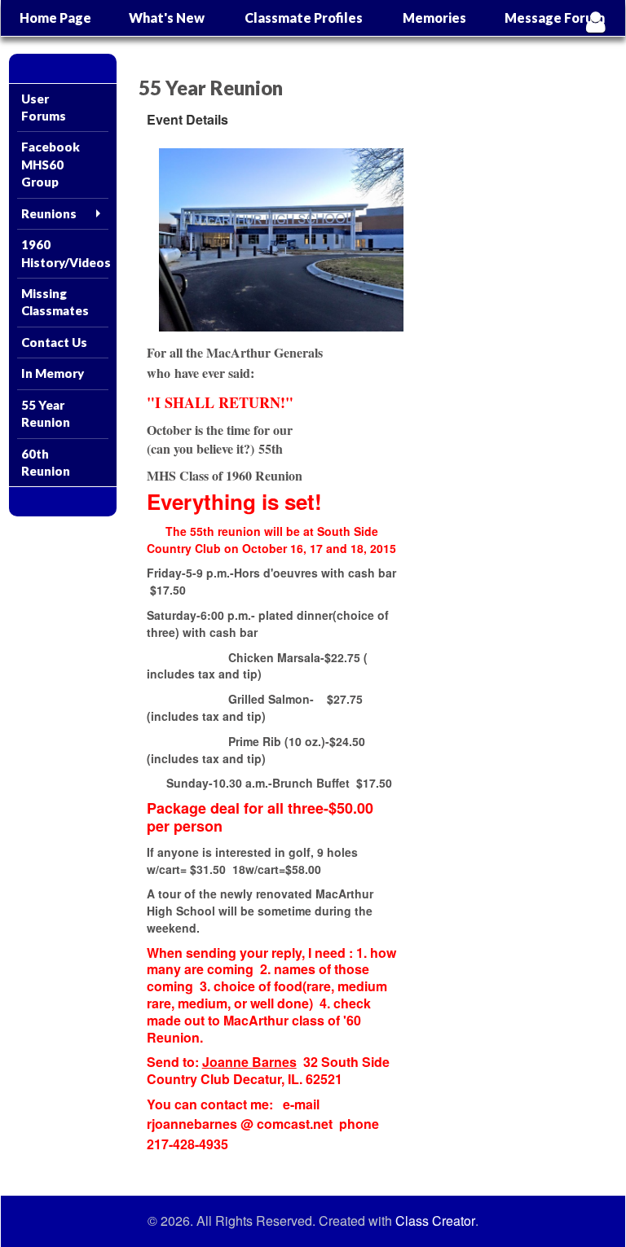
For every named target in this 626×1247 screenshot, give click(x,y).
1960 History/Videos (64, 253)
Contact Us (54, 342)
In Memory (52, 373)
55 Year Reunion (45, 413)
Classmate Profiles (304, 17)
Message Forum (555, 17)
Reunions (49, 213)
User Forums (43, 107)
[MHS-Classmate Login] (595, 21)
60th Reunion (45, 462)
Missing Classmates (55, 302)
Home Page (55, 17)
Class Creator (435, 1221)
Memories (434, 17)
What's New (167, 17)
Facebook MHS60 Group (50, 164)
